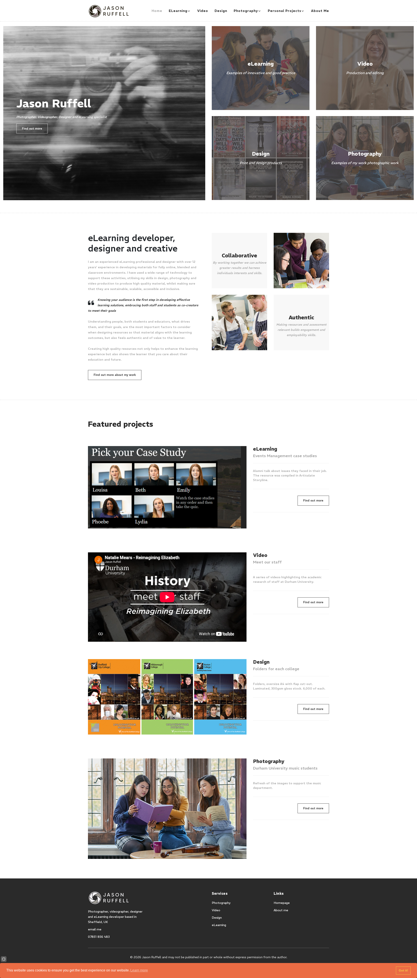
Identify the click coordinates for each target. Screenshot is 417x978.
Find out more (32, 128)
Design (221, 11)
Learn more (139, 970)
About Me (320, 11)
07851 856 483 (99, 937)
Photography (246, 11)
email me (94, 929)
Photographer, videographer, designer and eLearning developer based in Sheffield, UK (115, 917)
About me (281, 910)
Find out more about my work (115, 375)
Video (202, 11)
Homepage (282, 903)
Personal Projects (284, 11)
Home (157, 11)
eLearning (178, 11)
